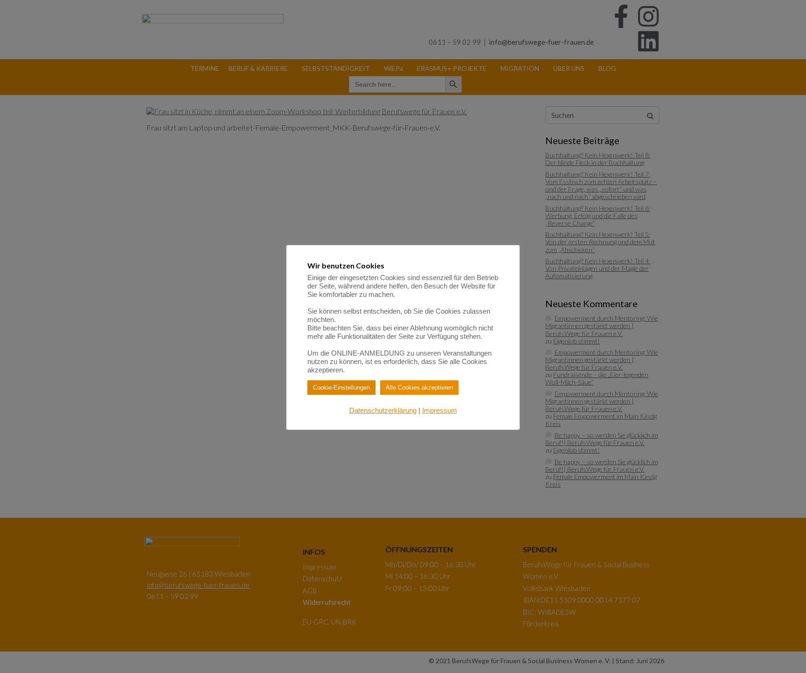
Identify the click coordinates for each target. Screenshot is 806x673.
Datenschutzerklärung (383, 410)
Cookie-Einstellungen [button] (341, 387)
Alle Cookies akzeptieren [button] (419, 387)
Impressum (439, 410)
